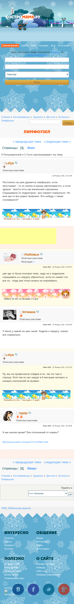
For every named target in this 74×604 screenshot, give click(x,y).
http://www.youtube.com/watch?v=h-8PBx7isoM (25, 442)
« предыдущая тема (27, 141)
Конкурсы (9, 545)
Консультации (11, 567)
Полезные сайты (13, 571)
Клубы (39, 545)
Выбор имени (11, 574)
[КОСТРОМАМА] (27, 18)
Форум (39, 538)
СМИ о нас (41, 571)
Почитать (9, 538)
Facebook (33, 589)
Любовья (31, 254)
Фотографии (42, 541)
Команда (40, 567)
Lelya (10, 163)
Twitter (48, 589)
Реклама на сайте (45, 564)
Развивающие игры (14, 578)
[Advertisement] (28, 239)
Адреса (8, 541)
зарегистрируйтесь (37, 55)
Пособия (8, 549)
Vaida (23, 413)
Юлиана (28, 312)
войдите (55, 52)
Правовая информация (48, 574)
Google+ (64, 589)
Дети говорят (43, 549)
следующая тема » (57, 141)
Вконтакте (18, 589)
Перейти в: (67, 488)
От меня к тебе (12, 564)
